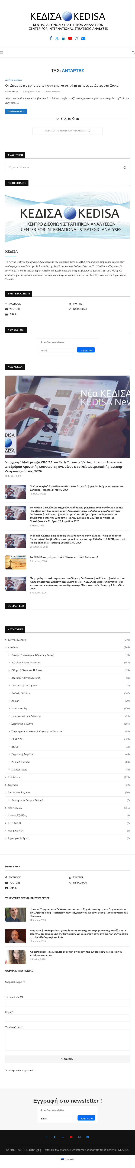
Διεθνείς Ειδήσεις (69, 639)
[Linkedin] (63, 38)
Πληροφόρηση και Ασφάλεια (70, 716)
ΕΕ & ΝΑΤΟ (70, 739)
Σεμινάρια (69, 784)
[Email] (83, 38)
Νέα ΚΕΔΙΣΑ (69, 807)
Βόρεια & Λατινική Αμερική (70, 677)
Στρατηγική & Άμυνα (70, 723)
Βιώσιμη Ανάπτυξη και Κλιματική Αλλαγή (70, 655)
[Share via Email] (77, 118)
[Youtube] (70, 38)
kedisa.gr (13, 91)
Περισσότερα (15, 111)
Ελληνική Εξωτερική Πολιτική (70, 670)
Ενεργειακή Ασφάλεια (70, 754)
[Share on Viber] (73, 118)
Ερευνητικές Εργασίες (69, 792)
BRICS (70, 746)
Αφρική (70, 700)
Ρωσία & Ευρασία (70, 761)
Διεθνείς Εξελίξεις (70, 693)
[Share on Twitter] (65, 118)
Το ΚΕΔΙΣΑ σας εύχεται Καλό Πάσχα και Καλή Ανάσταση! (64, 557)
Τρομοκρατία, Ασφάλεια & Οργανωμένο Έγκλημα (70, 731)
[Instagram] (76, 38)
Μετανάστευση (70, 769)
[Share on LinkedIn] (69, 118)
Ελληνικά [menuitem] (69, 1159)
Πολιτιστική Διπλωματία (70, 685)
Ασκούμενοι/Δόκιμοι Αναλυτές (70, 800)
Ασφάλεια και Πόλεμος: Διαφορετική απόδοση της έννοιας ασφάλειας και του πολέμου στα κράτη (76, 953)
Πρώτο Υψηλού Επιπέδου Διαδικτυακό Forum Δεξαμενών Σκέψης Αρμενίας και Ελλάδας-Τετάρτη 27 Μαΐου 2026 (77, 488)
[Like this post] (57, 118)
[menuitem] (67, 1159)
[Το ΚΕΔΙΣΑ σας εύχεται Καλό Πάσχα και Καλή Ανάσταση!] (15, 562)
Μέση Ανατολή (70, 708)
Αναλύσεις (69, 647)
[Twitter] (57, 38)
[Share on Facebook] (61, 118)
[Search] (133, 52)
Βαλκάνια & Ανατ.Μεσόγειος (70, 662)
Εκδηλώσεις (69, 777)
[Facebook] (51, 38)
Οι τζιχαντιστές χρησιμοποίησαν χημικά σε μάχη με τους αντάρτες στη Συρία (61, 85)
